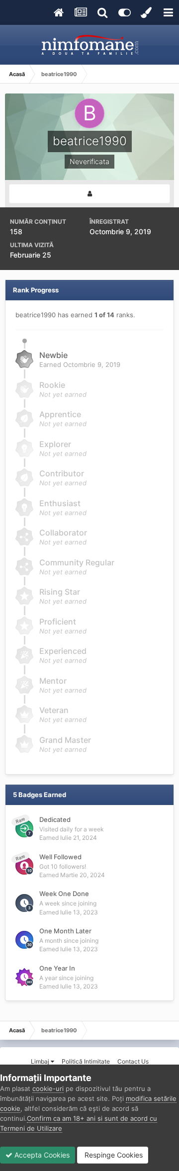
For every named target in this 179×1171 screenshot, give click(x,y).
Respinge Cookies (113, 1155)
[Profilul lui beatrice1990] (89, 193)
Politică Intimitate (86, 1061)
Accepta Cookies (41, 1155)
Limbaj (41, 1061)
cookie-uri (48, 1088)
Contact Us (133, 1061)
